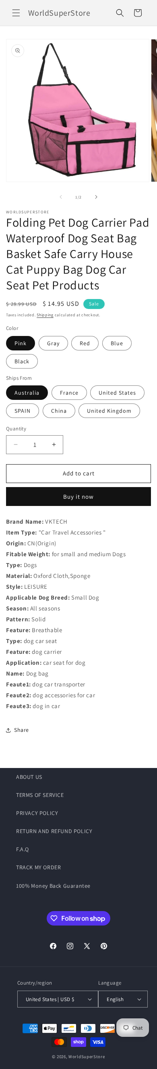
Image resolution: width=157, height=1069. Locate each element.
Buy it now (78, 496)
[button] (16, 13)
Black (21, 361)
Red (85, 343)
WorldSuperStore (86, 1056)
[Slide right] (96, 197)
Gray (53, 343)
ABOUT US (29, 776)
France (69, 392)
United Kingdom (109, 410)
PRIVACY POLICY (37, 813)
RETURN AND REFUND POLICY (54, 831)
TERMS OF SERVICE (40, 795)
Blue (117, 343)
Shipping (45, 314)
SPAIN (22, 410)
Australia (26, 392)
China (59, 410)
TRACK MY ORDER (38, 867)
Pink (20, 343)
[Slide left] (61, 197)
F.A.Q (22, 849)
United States (117, 392)
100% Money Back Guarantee (53, 885)
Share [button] (21, 729)
